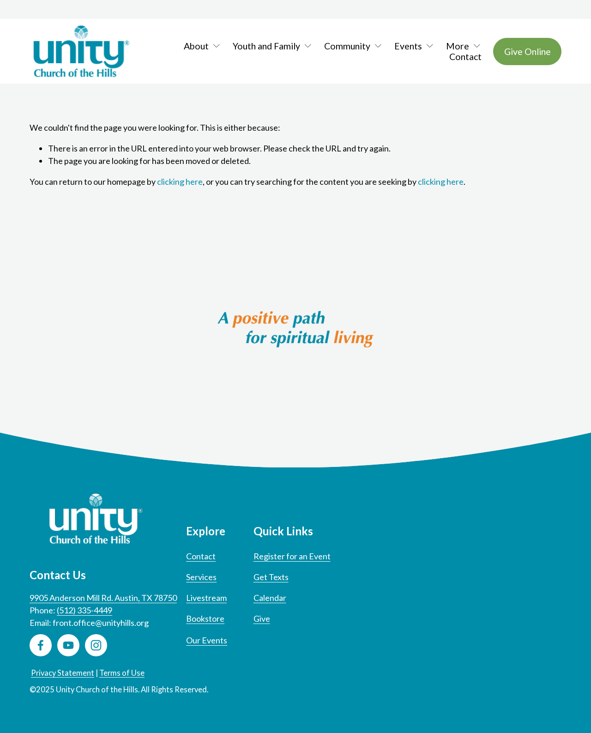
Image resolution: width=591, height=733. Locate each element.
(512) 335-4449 (84, 610)
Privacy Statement (62, 673)
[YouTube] (68, 645)
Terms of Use (122, 673)
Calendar (269, 598)
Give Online (527, 51)
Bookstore (205, 618)
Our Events (206, 640)
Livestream (206, 598)
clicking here (180, 181)
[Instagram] (96, 645)
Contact (465, 56)
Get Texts (271, 577)
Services (201, 577)
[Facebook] (41, 645)
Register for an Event (292, 556)
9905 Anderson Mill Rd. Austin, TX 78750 (103, 598)
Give (261, 618)
